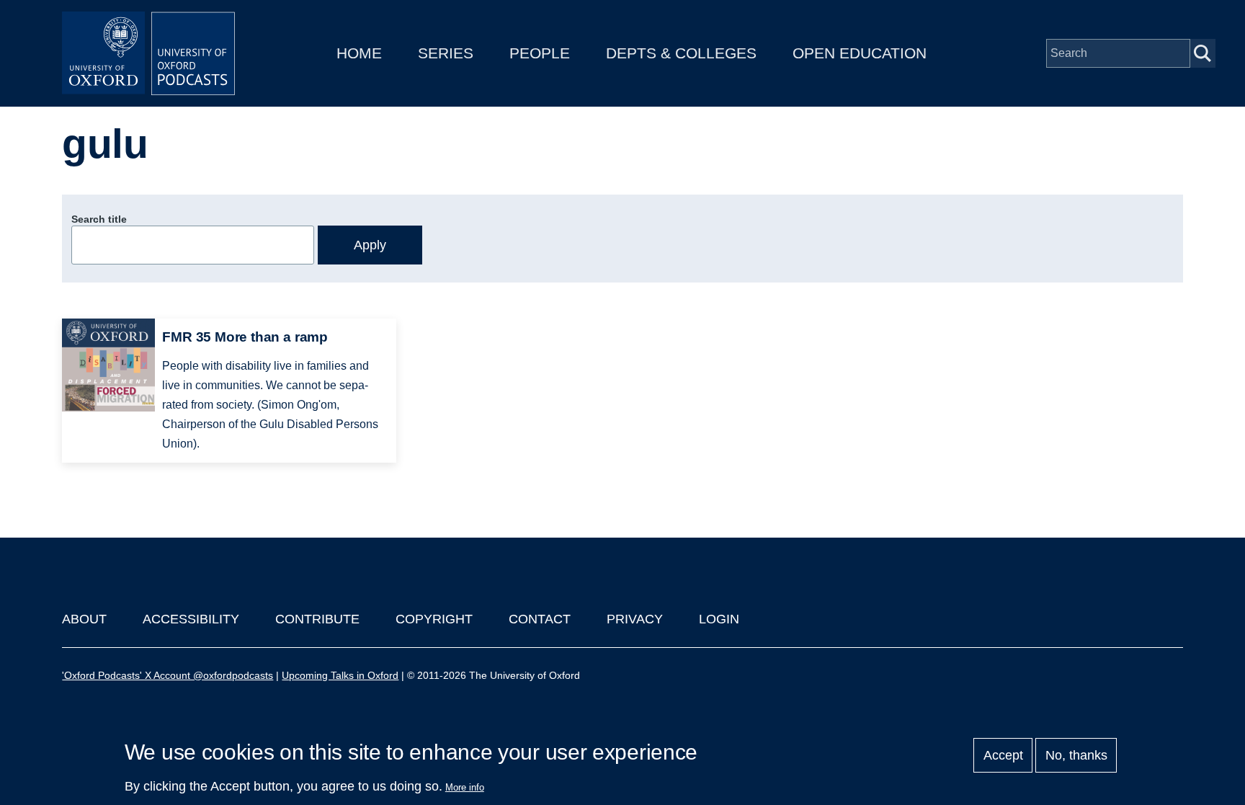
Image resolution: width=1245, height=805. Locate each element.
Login (719, 619)
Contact (540, 619)
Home (359, 53)
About (84, 619)
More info (464, 787)
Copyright (434, 619)
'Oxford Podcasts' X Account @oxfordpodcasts (167, 675)
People (539, 53)
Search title (99, 219)
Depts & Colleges (681, 53)
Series (445, 53)
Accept (1003, 755)
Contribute (317, 619)
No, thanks (1076, 755)
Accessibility (191, 619)
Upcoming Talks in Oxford (340, 675)
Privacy (635, 619)
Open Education (860, 53)
